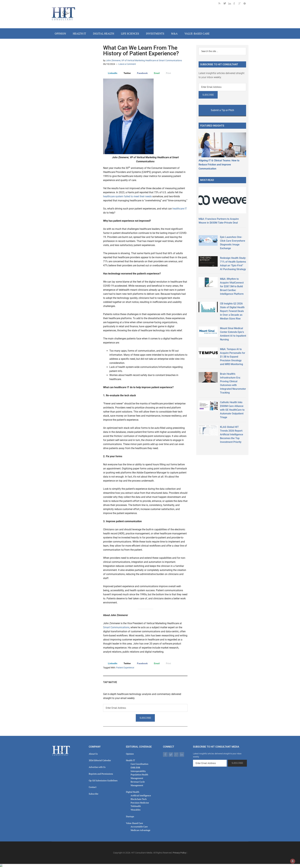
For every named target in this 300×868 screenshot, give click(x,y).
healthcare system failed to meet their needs (127, 196)
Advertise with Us (97, 767)
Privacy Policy (179, 852)
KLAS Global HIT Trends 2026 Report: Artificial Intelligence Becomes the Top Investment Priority (231, 434)
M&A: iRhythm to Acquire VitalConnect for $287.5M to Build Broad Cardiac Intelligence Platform (232, 286)
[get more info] (245, 3)
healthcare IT (179, 208)
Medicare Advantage (140, 830)
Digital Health (132, 791)
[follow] (225, 3)
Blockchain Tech (139, 799)
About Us (93, 753)
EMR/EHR (135, 767)
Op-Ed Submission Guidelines (103, 780)
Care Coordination (139, 763)
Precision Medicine (140, 802)
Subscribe (93, 793)
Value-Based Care (134, 823)
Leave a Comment (127, 64)
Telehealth (136, 806)
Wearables (135, 809)
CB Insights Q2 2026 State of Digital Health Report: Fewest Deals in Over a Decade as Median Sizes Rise (232, 311)
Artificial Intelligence (141, 795)
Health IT (130, 760)
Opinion (130, 753)
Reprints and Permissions (101, 773)
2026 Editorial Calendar (100, 760)
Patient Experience (125, 667)
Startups (130, 816)
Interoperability (138, 771)
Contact (92, 787)
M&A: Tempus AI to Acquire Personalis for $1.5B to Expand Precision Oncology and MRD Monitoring (232, 357)
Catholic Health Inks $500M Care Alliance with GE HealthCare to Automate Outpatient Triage (232, 410)
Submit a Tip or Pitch (222, 110)
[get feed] (220, 3)
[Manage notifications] (292, 861)
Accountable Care (139, 826)
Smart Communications (116, 627)
